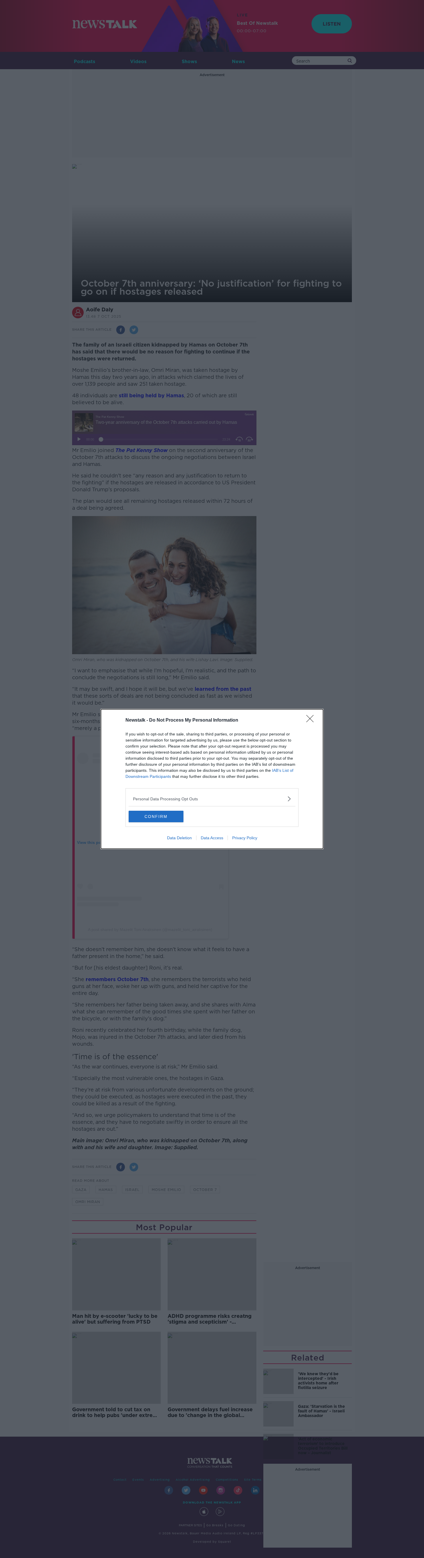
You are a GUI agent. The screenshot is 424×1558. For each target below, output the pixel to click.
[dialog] (212, 779)
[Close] (311, 720)
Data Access (212, 838)
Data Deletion (179, 838)
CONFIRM (156, 816)
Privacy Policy (244, 838)
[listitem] (212, 799)
